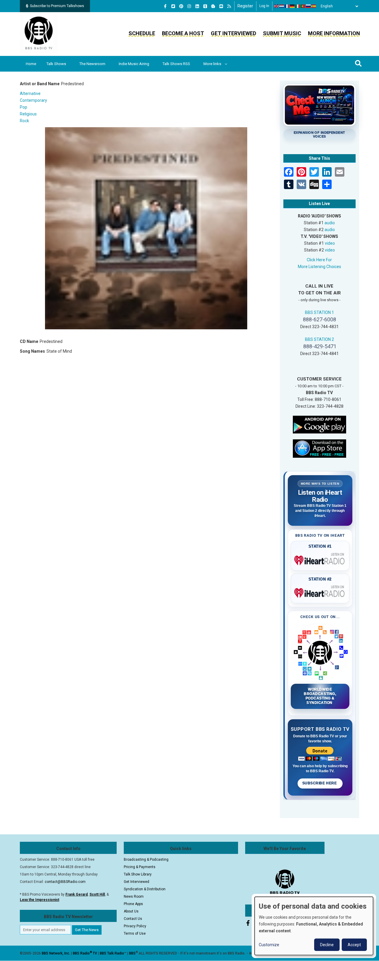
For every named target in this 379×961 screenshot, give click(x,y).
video (330, 243)
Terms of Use (135, 933)
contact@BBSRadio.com (65, 882)
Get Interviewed (233, 33)
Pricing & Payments (139, 867)
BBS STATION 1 (319, 312)
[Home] (39, 33)
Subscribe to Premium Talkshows (57, 6)
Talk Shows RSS (176, 64)
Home (31, 64)
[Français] (287, 6)
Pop (23, 107)
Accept (354, 944)
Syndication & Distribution (145, 889)
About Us (131, 911)
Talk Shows (56, 64)
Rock (24, 120)
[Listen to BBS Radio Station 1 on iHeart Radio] (320, 559)
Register (245, 6)
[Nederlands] (282, 6)
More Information (334, 33)
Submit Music (282, 33)
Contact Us (133, 919)
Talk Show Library (138, 874)
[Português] (303, 6)
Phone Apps (133, 904)
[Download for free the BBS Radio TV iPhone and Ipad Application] (319, 448)
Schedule (142, 33)
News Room (134, 896)
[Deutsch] (292, 6)
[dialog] (314, 926)
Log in (264, 6)
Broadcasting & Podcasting (146, 859)
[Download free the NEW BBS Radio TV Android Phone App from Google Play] (319, 424)
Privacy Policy (135, 926)
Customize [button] (269, 944)
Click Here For (319, 259)
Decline (327, 944)
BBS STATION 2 (319, 339)
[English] (276, 6)
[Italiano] (298, 6)
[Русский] (308, 6)
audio (330, 222)
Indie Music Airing (134, 64)
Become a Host (183, 33)
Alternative (30, 93)
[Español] (314, 6)
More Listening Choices (319, 266)
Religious (28, 114)
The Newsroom (92, 64)
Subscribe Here (320, 783)
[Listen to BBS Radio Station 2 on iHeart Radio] (320, 592)
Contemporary (33, 100)
